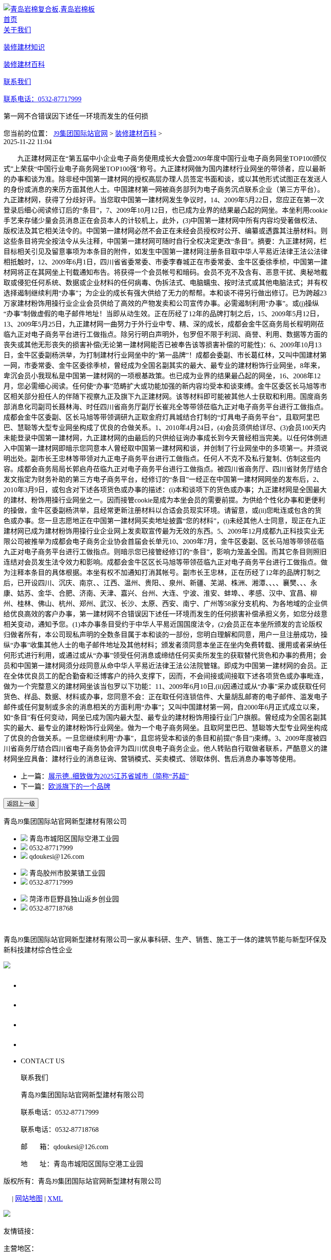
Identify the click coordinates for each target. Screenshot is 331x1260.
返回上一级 (21, 804)
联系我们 (37, 1044)
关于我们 (37, 985)
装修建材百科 (135, 133)
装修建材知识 (45, 1004)
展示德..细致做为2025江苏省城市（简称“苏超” (118, 776)
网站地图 (29, 1198)
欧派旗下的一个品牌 (79, 786)
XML (55, 1198)
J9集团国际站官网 (80, 133)
